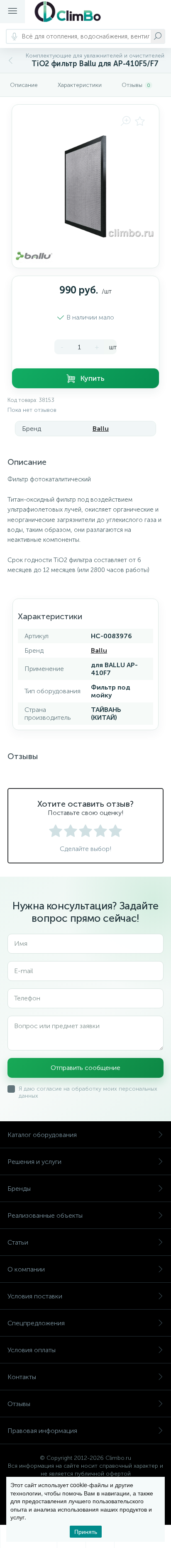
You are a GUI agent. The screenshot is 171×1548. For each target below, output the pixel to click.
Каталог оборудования (42, 1135)
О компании (26, 1269)
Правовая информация (42, 1431)
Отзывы (18, 1404)
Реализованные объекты (45, 1215)
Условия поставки (34, 1296)
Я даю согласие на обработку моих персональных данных (88, 1092)
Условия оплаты (31, 1350)
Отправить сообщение (85, 1068)
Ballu (101, 429)
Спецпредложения (36, 1323)
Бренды (19, 1188)
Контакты (21, 1377)
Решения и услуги (34, 1162)
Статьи (17, 1242)
